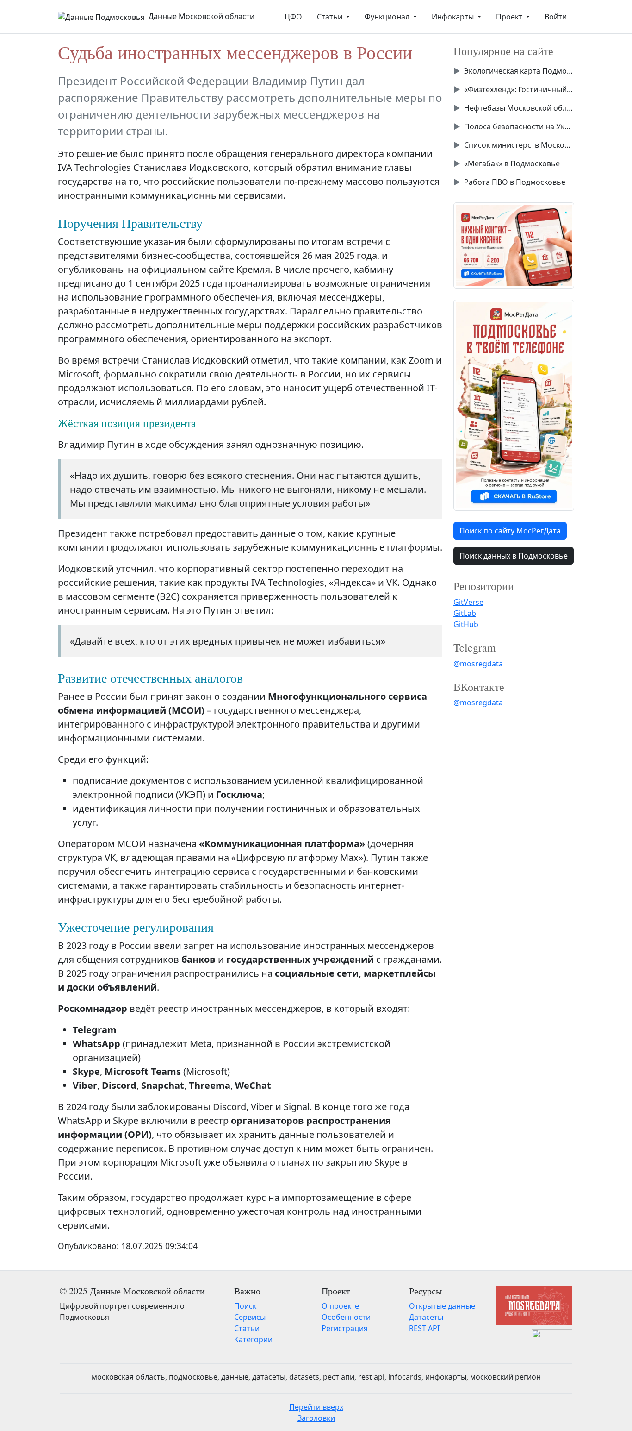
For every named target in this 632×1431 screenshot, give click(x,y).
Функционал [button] (388, 17)
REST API (424, 1328)
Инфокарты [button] (454, 17)
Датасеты (426, 1317)
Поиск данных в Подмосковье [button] (513, 556)
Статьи (247, 1328)
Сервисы (250, 1317)
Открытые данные (442, 1306)
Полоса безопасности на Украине (519, 126)
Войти (556, 17)
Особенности (346, 1317)
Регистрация (345, 1328)
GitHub (465, 624)
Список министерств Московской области (519, 145)
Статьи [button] (330, 17)
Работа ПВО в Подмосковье (514, 182)
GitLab (464, 613)
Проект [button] (510, 17)
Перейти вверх (316, 1407)
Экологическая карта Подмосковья (519, 71)
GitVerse (468, 602)
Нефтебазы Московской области (519, 108)
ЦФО (293, 17)
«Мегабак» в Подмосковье (512, 163)
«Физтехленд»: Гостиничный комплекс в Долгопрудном (519, 89)
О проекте (340, 1306)
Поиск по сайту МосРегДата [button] (510, 531)
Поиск (245, 1306)
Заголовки (316, 1418)
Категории (253, 1339)
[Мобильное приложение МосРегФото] (513, 244)
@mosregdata (478, 664)
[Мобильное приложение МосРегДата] (513, 404)
